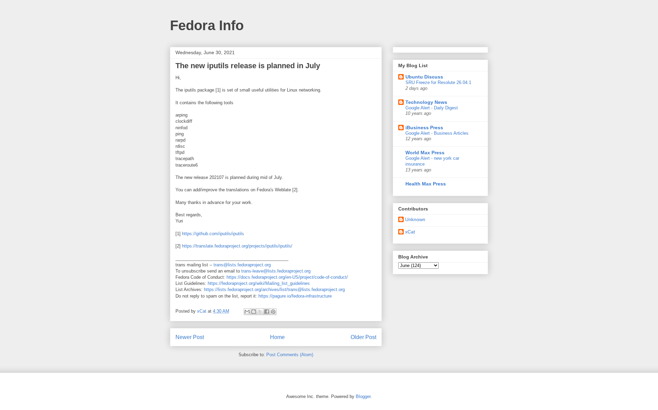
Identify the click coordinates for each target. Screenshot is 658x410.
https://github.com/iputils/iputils (213, 233)
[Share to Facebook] (266, 311)
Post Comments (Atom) (289, 354)
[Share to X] (260, 311)
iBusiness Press (424, 127)
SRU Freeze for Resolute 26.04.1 (438, 82)
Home (277, 337)
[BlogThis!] (253, 311)
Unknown (415, 219)
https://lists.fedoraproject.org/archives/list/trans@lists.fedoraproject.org (274, 289)
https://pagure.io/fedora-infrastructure (295, 296)
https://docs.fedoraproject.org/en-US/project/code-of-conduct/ (287, 277)
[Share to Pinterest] (273, 311)
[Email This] (247, 311)
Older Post (363, 337)
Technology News (426, 102)
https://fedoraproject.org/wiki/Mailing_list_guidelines (259, 283)
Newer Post (189, 337)
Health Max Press (425, 183)
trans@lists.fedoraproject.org (242, 264)
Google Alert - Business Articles (436, 133)
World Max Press (424, 152)
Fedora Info (207, 25)
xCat (410, 231)
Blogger (363, 396)
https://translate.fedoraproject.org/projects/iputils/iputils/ (237, 246)
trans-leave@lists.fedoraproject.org (275, 271)
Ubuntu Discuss (424, 77)
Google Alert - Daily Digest (431, 107)
